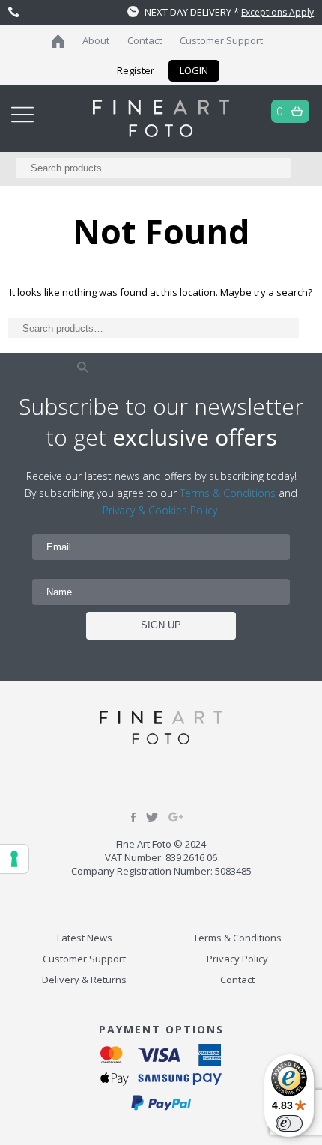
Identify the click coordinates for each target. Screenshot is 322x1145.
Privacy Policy (237, 958)
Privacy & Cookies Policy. (161, 510)
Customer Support (221, 40)
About (95, 40)
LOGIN (194, 70)
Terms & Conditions (228, 493)
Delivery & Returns (84, 979)
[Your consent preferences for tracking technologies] (14, 859)
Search (83, 367)
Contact (144, 40)
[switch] (289, 1123)
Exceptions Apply (277, 12)
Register (135, 70)
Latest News (84, 937)
